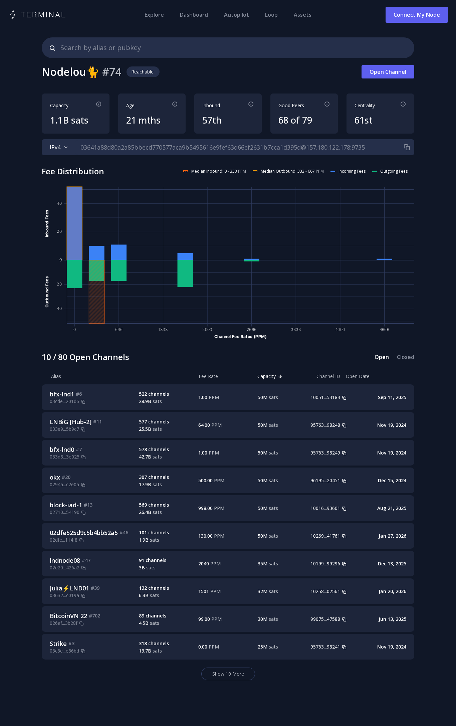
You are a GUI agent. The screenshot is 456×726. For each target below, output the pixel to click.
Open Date (358, 376)
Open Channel (388, 71)
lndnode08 (65, 560)
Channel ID (328, 376)
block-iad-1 (66, 505)
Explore (154, 14)
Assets (302, 14)
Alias (56, 376)
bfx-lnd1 (62, 394)
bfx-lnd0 (62, 449)
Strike (58, 644)
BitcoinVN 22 (68, 616)
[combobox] (228, 47)
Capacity (266, 376)
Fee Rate (208, 376)
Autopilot (236, 14)
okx (55, 477)
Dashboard (194, 14)
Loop (271, 14)
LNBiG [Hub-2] (70, 422)
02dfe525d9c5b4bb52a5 (84, 533)
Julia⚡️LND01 (69, 588)
